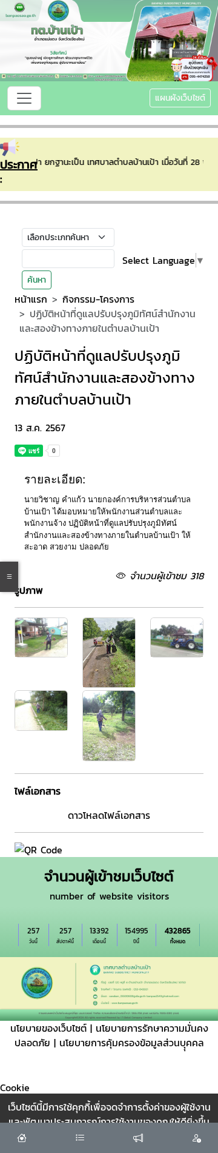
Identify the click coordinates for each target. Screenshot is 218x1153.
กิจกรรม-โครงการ (98, 299)
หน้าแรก (31, 299)
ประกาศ (19, 164)
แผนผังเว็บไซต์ (180, 98)
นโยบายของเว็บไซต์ (48, 1028)
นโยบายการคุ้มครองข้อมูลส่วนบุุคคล (131, 1042)
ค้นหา (36, 280)
